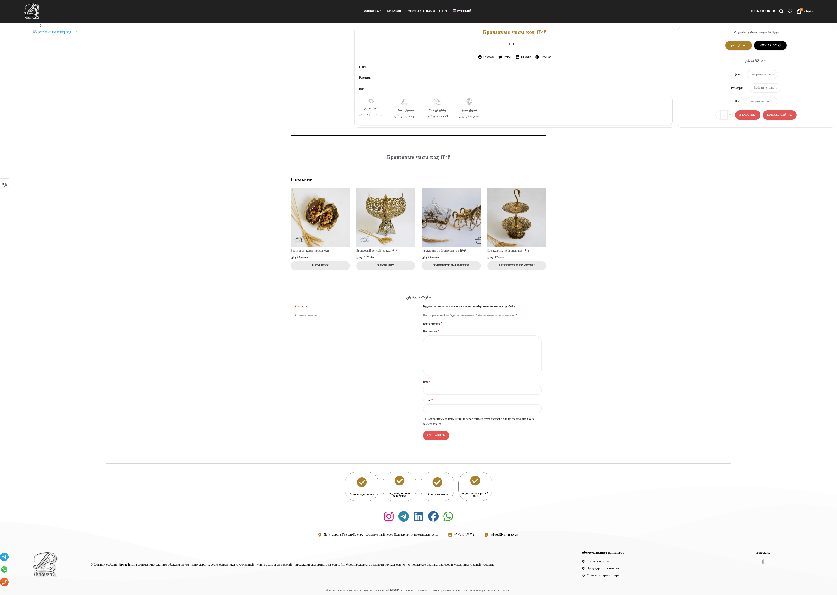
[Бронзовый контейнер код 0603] (385, 217)
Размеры (737, 88)
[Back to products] (514, 44)
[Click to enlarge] (41, 25)
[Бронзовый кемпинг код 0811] (320, 217)
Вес (737, 101)
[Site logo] (31, 11)
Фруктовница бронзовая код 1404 (444, 250)
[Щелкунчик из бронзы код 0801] (516, 217)
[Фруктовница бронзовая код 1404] (451, 217)
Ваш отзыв (431, 331)
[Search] (781, 11)
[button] (486, 57)
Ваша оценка (432, 324)
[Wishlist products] (790, 11)
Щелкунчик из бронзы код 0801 (508, 250)
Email (428, 400)
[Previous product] (509, 44)
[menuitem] (463, 11)
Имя (427, 382)
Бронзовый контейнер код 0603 (377, 250)
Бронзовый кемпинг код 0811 (310, 250)
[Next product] (519, 44)
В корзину (747, 115)
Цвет (737, 74)
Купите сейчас (779, 115)
